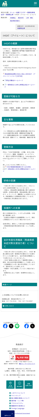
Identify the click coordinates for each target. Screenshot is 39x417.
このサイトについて (18, 393)
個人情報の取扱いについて (20, 398)
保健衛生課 (9, 14)
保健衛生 (13, 18)
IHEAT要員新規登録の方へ (19, 167)
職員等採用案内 (15, 21)
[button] (8, 413)
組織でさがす (20, 12)
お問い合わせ (9, 306)
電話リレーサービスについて (27, 364)
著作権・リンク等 (17, 401)
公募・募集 (29, 18)
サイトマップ (15, 395)
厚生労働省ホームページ (14, 80)
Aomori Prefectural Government (20, 413)
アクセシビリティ (17, 403)
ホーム (12, 12)
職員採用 (20, 18)
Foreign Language (17, 408)
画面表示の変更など (18, 406)
